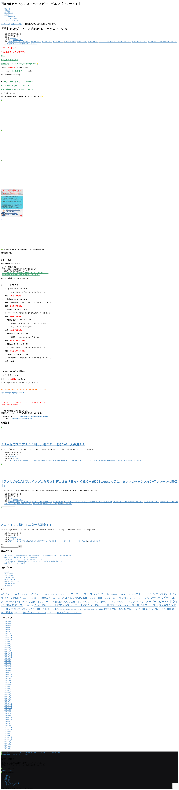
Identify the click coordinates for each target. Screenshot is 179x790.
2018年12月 (8, 737)
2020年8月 (7, 723)
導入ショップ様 (9, 583)
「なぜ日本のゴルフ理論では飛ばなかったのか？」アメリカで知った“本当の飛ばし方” (33, 561)
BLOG (6, 15)
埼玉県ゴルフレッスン (155, 42)
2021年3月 (7, 715)
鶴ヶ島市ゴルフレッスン (69, 612)
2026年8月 (7, 622)
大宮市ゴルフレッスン (167, 502)
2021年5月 (7, 714)
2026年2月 (7, 631)
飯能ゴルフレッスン (18, 612)
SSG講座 (7, 11)
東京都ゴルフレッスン (92, 609)
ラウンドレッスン (44, 605)
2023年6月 (7, 684)
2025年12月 (8, 635)
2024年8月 (7, 661)
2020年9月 (7, 721)
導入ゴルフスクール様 (11, 581)
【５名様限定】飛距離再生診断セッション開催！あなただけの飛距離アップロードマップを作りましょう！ (40, 555)
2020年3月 (7, 725)
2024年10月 (8, 657)
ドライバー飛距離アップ (107, 42)
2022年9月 (7, 688)
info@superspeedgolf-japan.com (22, 418)
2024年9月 (7, 659)
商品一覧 (7, 9)
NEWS (6, 572)
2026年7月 (7, 623)
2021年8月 (7, 710)
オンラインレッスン (63, 594)
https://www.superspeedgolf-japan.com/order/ (34, 416)
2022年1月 (7, 702)
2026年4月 (7, 627)
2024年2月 (7, 670)
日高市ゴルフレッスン (79, 609)
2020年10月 (8, 719)
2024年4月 (7, 668)
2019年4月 (7, 735)
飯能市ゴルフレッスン (29, 44)
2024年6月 (7, 665)
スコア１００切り (70, 42)
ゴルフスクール (58, 42)
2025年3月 (7, 647)
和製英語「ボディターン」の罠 (14, 563)
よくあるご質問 (9, 577)
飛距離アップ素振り (134, 460)
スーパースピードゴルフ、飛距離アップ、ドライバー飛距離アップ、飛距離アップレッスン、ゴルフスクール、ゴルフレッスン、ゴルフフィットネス (75, 602)
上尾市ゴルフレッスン (123, 42)
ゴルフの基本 (12, 18)
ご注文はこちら (6, 770)
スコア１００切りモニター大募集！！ (26, 524)
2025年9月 (7, 641)
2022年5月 (7, 694)
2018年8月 (7, 743)
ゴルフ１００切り (14, 502)
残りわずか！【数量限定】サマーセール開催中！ (20, 557)
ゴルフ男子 (41, 460)
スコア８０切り (82, 42)
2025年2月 (7, 649)
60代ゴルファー (24, 42)
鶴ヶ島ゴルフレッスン (52, 612)
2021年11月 (8, 706)
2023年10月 (8, 676)
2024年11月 (8, 655)
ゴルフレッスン (13, 460)
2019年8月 (7, 731)
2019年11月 (8, 727)
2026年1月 (7, 633)
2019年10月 (8, 729)
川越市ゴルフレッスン (14, 44)
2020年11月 (8, 717)
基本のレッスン (16, 24)
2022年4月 (7, 696)
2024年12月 (8, 653)
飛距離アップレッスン (50, 504)
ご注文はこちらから (11, 20)
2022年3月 (7, 698)
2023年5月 (7, 686)
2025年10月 (8, 639)
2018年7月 (7, 745)
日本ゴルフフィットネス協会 (66, 609)
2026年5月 (7, 625)
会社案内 (7, 781)
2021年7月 (7, 712)
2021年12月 (8, 704)
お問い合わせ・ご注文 (11, 783)
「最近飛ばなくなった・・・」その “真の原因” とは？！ (23, 559)
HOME (6, 775)
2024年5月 (7, 667)
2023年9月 (7, 678)
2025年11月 (8, 637)
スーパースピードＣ (63, 460)
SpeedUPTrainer (49, 594)
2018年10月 (8, 739)
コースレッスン (47, 42)
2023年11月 (8, 674)
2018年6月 (7, 747)
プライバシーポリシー (11, 785)
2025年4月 (7, 645)
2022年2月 (7, 700)
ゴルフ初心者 (23, 460)
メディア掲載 (8, 575)
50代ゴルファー (13, 42)
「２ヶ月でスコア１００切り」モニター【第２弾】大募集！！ (43, 444)
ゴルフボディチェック (130, 594)
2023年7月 (7, 682)
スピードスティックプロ (141, 598)
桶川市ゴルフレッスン (24, 504)
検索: (2, 544)
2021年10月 (8, 708)
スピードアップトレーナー (123, 598)
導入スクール (8, 13)
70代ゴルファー (36, 42)
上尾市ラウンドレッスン (93, 605)
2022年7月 (7, 690)
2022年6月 (7, 692)
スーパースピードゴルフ (79, 460)
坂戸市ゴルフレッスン (139, 42)
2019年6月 (7, 733)
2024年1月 (7, 672)
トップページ (5, 24)
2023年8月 (7, 680)
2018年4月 (7, 749)
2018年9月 (7, 741)
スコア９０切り (93, 42)
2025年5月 (7, 643)
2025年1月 (7, 651)
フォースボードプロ (28, 605)
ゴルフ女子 (33, 460)
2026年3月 (7, 629)
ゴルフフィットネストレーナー (117, 594)
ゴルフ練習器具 (50, 460)
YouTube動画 (8, 573)
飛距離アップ (12, 16)
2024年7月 (7, 663)
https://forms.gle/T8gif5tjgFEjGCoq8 (12, 393)
